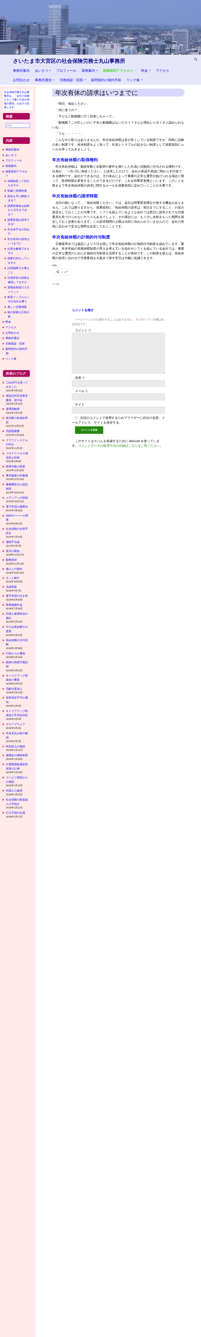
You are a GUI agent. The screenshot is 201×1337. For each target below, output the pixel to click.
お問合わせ (21, 80)
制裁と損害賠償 (17, 190)
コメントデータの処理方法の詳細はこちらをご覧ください (119, 445)
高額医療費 (13, 431)
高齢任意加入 (14, 688)
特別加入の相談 (15, 746)
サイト (79, 404)
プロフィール (66, 70)
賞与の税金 (13, 551)
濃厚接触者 (13, 408)
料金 (144, 70)
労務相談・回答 (71, 80)
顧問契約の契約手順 (106, 80)
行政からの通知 (15, 653)
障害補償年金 (14, 604)
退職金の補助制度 (17, 755)
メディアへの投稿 (17, 497)
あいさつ (41, 70)
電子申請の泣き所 (17, 595)
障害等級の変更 (15, 466)
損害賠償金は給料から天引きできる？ (18, 210)
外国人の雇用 (14, 790)
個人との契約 (14, 568)
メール (81, 391)
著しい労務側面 (17, 306)
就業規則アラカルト (118, 70)
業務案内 (88, 70)
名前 (80, 377)
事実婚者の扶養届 (17, 475)
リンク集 (133, 80)
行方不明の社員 (15, 812)
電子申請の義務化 (17, 506)
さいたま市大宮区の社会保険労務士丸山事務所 (69, 60)
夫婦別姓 (11, 586)
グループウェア (15, 724)
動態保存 (11, 559)
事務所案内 (21, 70)
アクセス (162, 70)
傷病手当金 (13, 541)
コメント (83, 330)
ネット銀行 (13, 577)
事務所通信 (43, 80)
